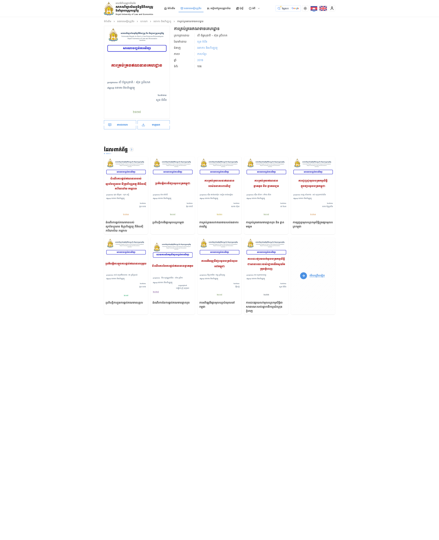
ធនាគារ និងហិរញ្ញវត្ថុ (162, 21)
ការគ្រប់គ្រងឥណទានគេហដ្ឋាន (190, 21)
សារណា (144, 21)
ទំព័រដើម (171, 8)
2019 (200, 60)
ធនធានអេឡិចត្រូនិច (192, 8)
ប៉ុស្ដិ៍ (241, 8)
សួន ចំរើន (202, 41)
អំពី (253, 8)
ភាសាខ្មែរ (202, 54)
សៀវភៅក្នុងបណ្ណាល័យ (220, 8)
